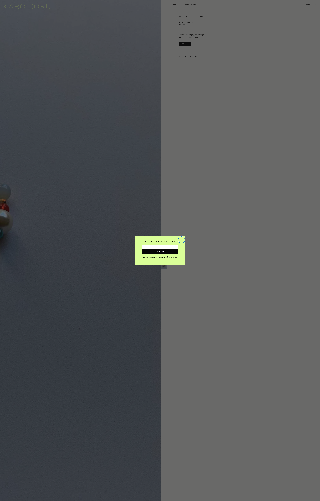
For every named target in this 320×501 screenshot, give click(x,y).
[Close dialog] (181, 240)
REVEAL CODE (160, 251)
